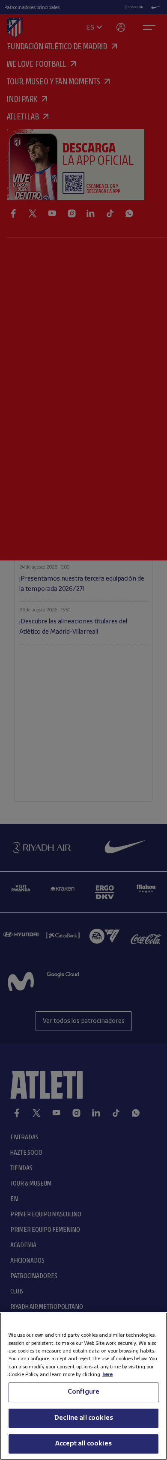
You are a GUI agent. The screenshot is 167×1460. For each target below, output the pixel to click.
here (107, 1374)
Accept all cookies (83, 1444)
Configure (83, 1392)
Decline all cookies (83, 1418)
